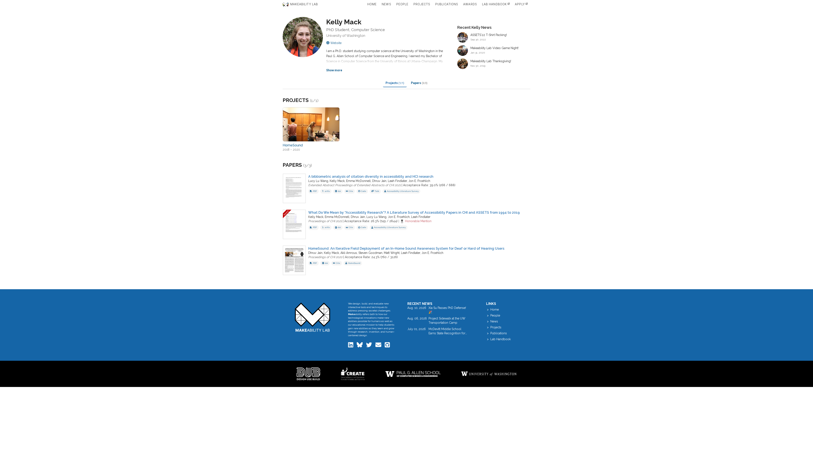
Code (363, 191)
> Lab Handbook (498, 339)
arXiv (327, 191)
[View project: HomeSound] (311, 124)
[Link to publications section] (317, 165)
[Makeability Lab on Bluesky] (360, 346)
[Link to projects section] (323, 101)
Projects (395, 83)
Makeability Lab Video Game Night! (494, 48)
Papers (419, 83)
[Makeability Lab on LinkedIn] (351, 346)
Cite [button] (351, 191)
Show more (334, 70)
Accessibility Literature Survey (403, 191)
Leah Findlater (397, 181)
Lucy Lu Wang (318, 181)
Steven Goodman (370, 253)
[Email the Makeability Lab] (378, 346)
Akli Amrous (348, 253)
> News (492, 321)
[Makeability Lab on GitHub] (387, 346)
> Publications (496, 333)
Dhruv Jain (379, 181)
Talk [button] (377, 191)
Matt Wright (392, 253)
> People (493, 315)
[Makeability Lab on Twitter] (369, 346)
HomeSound (354, 263)
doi (339, 191)
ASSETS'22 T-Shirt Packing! (488, 35)
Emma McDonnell (358, 181)
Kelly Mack (337, 181)
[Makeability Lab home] (313, 317)
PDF (315, 191)
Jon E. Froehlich (419, 181)
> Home (492, 309)
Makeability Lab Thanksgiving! (490, 61)
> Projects (493, 327)
